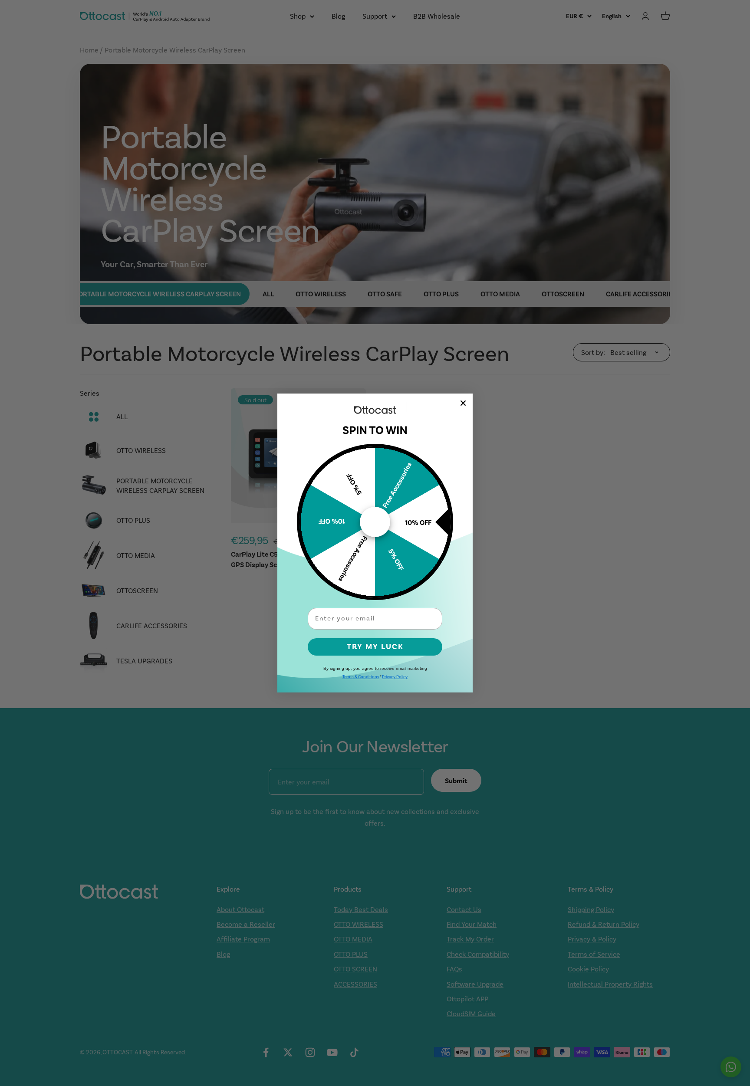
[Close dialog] (463, 403)
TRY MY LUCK (375, 647)
